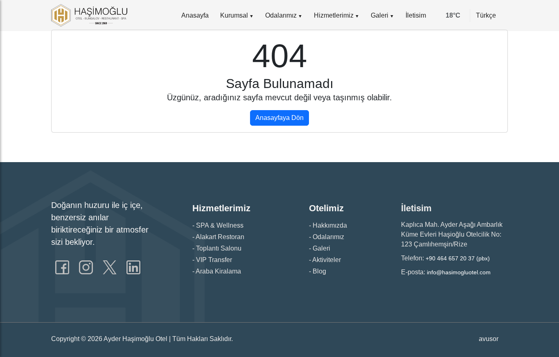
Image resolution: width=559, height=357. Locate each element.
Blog (319, 271)
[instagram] (87, 267)
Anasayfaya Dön (279, 117)
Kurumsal (234, 15)
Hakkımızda (330, 225)
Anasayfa (195, 15)
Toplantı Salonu (218, 248)
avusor (488, 338)
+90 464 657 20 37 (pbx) (458, 258)
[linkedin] (133, 267)
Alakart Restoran (220, 236)
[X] (110, 267)
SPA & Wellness (219, 225)
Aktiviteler (326, 259)
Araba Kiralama (218, 271)
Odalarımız (281, 15)
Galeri (379, 15)
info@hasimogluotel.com (459, 272)
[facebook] (63, 267)
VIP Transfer (214, 259)
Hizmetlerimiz (334, 15)
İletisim (416, 15)
